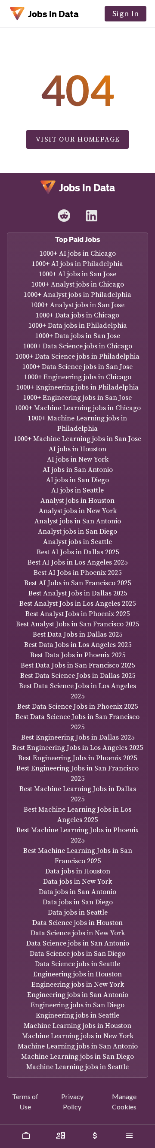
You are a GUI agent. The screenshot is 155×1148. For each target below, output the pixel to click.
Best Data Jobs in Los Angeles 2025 (77, 644)
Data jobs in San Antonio (77, 892)
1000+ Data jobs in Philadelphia (77, 325)
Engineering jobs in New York (77, 984)
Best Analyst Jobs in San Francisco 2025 (77, 624)
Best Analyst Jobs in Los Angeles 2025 (77, 603)
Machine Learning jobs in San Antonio (78, 1046)
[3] (129, 1136)
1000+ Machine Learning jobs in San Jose (77, 439)
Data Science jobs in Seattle (77, 964)
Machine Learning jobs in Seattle (77, 1067)
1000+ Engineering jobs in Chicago (77, 377)
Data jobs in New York (77, 881)
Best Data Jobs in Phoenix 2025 (77, 655)
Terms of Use (25, 1101)
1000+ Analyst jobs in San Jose (77, 305)
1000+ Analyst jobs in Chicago (77, 284)
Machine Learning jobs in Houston (77, 1025)
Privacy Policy (72, 1101)
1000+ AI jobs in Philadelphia (77, 264)
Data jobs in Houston (77, 871)
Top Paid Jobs (77, 239)
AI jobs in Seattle (77, 490)
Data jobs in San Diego (78, 902)
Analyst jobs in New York (78, 511)
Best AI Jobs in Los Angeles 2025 (77, 562)
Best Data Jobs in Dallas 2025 (77, 634)
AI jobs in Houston (77, 449)
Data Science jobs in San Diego (77, 953)
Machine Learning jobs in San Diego (77, 1056)
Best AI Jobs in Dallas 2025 (78, 552)
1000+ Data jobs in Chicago (77, 315)
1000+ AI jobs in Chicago (78, 253)
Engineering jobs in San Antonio (77, 995)
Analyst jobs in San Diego (77, 531)
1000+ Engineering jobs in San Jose (77, 397)
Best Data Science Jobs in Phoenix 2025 (77, 706)
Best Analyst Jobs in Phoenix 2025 (77, 614)
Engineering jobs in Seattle (77, 1015)
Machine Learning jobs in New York (77, 1036)
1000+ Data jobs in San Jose (77, 336)
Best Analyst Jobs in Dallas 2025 (77, 593)
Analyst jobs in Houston (77, 500)
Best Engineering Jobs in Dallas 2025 (77, 737)
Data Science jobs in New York (78, 933)
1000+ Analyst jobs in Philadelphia (77, 294)
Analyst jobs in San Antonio (77, 521)
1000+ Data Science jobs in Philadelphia (78, 356)
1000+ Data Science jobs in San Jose (77, 367)
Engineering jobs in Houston (77, 974)
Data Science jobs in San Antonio (77, 943)
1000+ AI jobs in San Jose (77, 274)
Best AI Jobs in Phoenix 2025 (77, 572)
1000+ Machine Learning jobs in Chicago (78, 408)
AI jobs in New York (77, 459)
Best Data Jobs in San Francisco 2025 (78, 665)
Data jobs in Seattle (78, 912)
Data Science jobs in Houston (77, 922)
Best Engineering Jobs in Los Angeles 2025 (77, 747)
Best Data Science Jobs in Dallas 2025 (77, 675)
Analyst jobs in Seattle (77, 542)
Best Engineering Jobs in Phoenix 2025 (77, 758)
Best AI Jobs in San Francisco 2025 (77, 583)
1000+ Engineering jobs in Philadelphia (77, 387)
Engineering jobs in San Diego (77, 1005)
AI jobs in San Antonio (78, 469)
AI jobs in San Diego (77, 480)
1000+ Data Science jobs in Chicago (77, 346)
